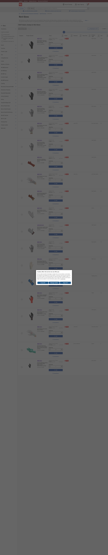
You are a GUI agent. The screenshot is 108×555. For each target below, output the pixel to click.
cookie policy (63, 278)
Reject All (65, 282)
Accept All (43, 282)
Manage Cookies (54, 282)
